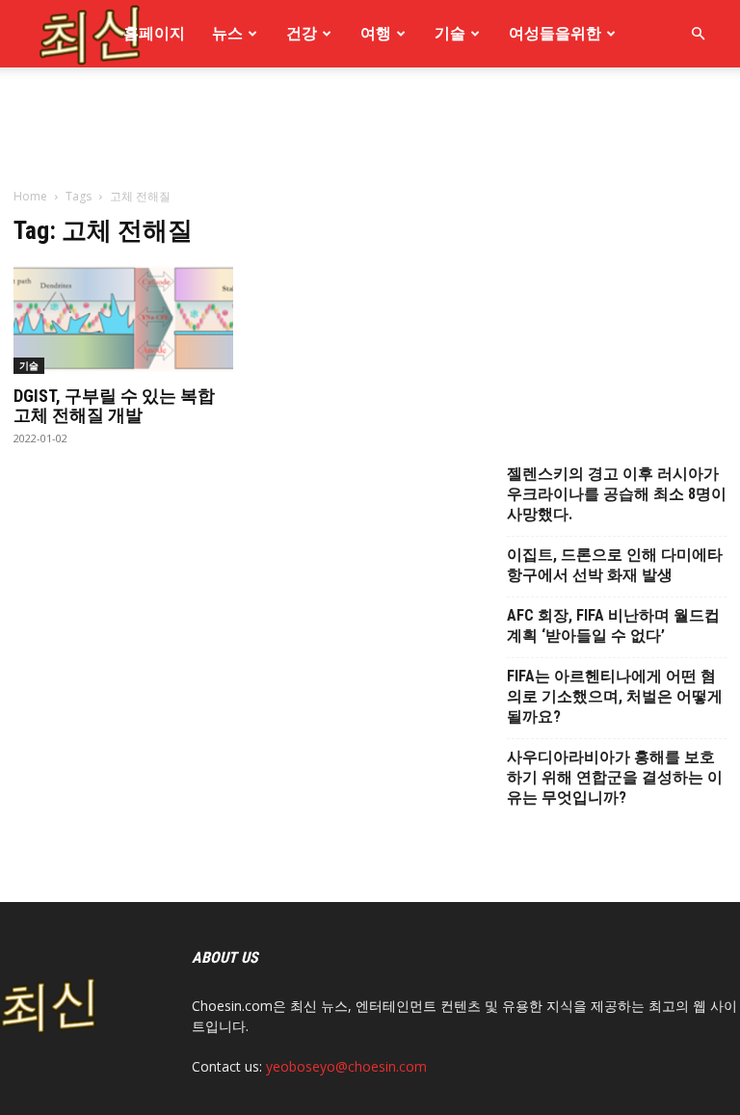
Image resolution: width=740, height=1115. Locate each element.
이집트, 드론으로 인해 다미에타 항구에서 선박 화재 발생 (615, 564)
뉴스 (227, 33)
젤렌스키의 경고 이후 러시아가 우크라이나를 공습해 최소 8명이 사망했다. (617, 494)
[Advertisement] (370, 258)
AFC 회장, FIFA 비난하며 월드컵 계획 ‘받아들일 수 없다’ (613, 625)
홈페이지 (154, 33)
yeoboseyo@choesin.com (346, 1066)
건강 (301, 33)
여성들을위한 (555, 33)
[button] (697, 34)
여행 (375, 33)
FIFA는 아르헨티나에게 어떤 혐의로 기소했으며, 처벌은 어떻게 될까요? (615, 696)
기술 (450, 33)
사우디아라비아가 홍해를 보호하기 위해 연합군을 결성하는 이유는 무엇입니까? (615, 777)
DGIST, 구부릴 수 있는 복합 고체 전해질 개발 (114, 405)
